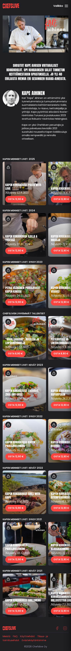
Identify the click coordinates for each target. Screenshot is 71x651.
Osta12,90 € (16, 199)
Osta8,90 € (15, 353)
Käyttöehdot (27, 636)
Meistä (6, 636)
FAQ (15, 636)
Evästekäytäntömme (34, 640)
